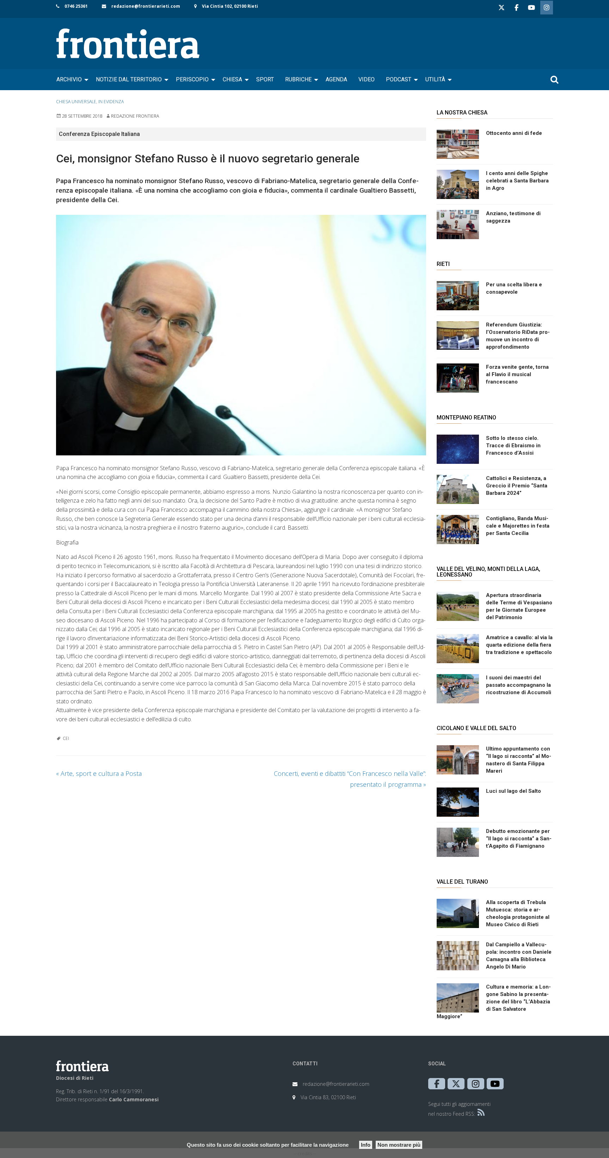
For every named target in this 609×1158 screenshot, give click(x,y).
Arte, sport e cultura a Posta (99, 773)
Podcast (398, 79)
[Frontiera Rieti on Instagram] (546, 7)
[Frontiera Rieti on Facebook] (516, 7)
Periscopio (192, 79)
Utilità (435, 79)
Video (366, 79)
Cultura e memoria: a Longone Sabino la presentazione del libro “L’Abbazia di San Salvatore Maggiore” (494, 1002)
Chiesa (232, 79)
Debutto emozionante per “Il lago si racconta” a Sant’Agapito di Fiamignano (519, 838)
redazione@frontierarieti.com (145, 6)
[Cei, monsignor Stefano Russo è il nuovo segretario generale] (241, 335)
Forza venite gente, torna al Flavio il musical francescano (517, 374)
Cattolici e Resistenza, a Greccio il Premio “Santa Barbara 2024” (516, 485)
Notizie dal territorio (129, 79)
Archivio (69, 79)
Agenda (336, 79)
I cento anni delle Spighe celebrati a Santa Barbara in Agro (517, 180)
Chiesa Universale (76, 102)
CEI (66, 738)
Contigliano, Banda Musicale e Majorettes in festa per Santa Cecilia (517, 525)
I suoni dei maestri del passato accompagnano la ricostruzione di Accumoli (518, 685)
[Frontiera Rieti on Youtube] (531, 7)
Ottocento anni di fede (514, 133)
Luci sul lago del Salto (513, 791)
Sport (265, 79)
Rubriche (298, 79)
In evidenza (111, 102)
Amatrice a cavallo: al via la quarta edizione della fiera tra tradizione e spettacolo (519, 644)
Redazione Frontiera (135, 116)
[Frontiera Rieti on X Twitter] (501, 7)
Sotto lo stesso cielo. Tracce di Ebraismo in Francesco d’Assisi (513, 445)
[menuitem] (70, 79)
